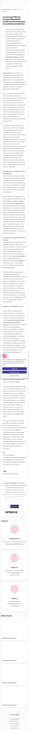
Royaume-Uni (19, 203)
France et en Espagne (8, 267)
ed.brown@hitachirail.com (15, 604)
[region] (14, 365)
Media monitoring (14, 719)
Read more (15, 506)
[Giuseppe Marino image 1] (14, 627)
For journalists (14, 726)
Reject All (14, 368)
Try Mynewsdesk (14, 723)
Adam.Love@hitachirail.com (14, 573)
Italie (20, 201)
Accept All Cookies (14, 372)
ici (22, 460)
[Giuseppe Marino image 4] (14, 694)
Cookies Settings (14, 375)
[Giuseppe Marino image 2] (14, 650)
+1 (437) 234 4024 (14, 575)
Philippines (21, 260)
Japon (14, 201)
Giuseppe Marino (7, 73)
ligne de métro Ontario (19, 256)
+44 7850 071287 (14, 606)
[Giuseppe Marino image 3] (14, 672)
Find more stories (14, 728)
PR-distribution (14, 721)
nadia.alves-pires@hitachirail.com (14, 544)
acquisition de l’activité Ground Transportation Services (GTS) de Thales (14, 322)
